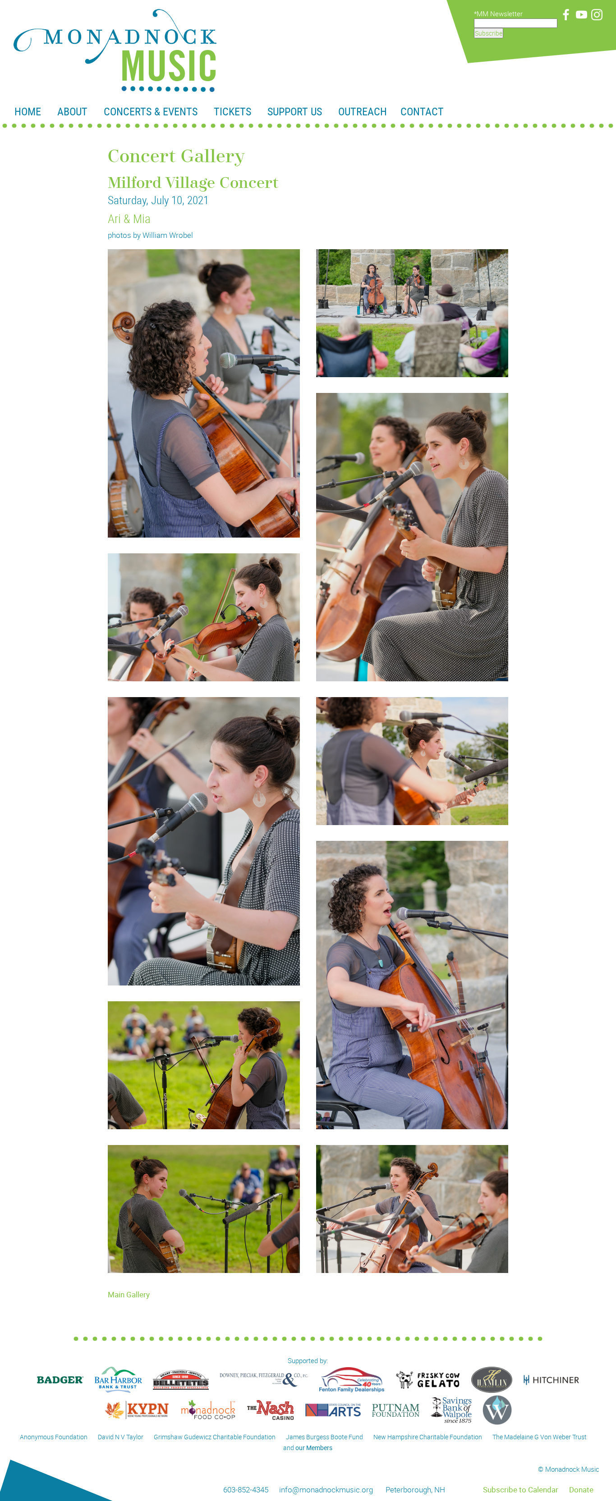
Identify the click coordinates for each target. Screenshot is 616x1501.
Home (27, 111)
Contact (422, 111)
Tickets (232, 111)
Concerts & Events (151, 111)
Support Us (294, 111)
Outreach (362, 111)
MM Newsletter (500, 13)
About (72, 111)
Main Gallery (129, 1294)
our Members (313, 1447)
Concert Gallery (176, 157)
